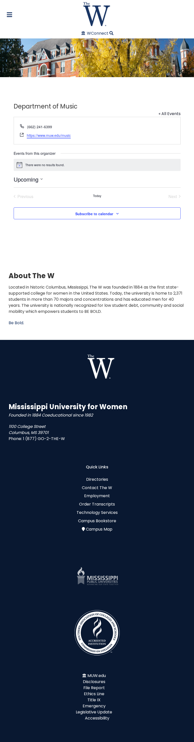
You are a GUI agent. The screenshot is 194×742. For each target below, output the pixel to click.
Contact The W (97, 488)
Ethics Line (94, 694)
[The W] (97, 14)
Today (97, 196)
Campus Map (99, 529)
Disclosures (94, 682)
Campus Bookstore (97, 521)
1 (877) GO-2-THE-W (44, 439)
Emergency (94, 706)
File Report (94, 688)
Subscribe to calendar (94, 213)
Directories (97, 479)
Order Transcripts (97, 504)
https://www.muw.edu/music (49, 135)
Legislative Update (94, 712)
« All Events (170, 114)
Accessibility (97, 718)
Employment (97, 496)
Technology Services (97, 512)
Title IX (94, 700)
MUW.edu (96, 676)
